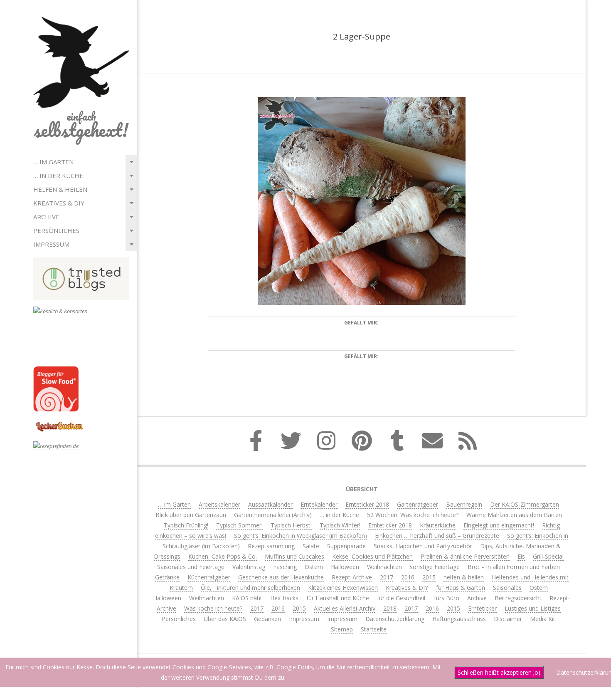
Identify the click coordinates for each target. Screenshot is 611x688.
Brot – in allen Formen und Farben (514, 567)
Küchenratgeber (208, 577)
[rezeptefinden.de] (56, 446)
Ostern (314, 567)
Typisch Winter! (340, 525)
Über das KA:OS (225, 619)
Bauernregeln (464, 504)
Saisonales (507, 587)
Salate (311, 546)
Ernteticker (482, 608)
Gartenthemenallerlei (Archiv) (273, 515)
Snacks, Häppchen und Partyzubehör (423, 546)
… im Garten (53, 162)
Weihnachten (384, 567)
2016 (407, 577)
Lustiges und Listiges (533, 608)
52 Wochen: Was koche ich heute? (412, 515)
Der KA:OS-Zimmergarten (524, 504)
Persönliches (56, 230)
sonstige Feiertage (435, 567)
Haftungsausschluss (459, 619)
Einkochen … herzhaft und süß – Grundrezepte (437, 536)
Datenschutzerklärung (394, 619)
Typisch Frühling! (186, 525)
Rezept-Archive (352, 577)
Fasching (285, 567)
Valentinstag (248, 567)
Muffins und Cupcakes (294, 556)
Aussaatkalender (270, 504)
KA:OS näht (247, 598)
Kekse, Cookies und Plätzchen (372, 556)
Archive (46, 217)
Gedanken (267, 619)
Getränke (167, 577)
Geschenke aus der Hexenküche (281, 577)
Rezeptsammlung (271, 546)
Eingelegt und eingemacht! (498, 525)
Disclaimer (508, 619)
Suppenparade (346, 546)
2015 (429, 577)
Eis (521, 556)
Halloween (345, 567)
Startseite (374, 629)
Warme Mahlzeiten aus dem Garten (514, 515)
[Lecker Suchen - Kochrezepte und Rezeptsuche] (59, 423)
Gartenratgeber (417, 504)
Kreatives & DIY (58, 203)
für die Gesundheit (401, 598)
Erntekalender (319, 504)
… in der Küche (58, 175)
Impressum (51, 244)
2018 (390, 608)
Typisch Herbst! (291, 525)
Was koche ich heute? (213, 608)
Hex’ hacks (284, 598)
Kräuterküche (438, 525)
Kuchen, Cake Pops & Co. (222, 556)
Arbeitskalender (219, 504)
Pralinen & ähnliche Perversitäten (465, 556)
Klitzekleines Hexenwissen (343, 587)
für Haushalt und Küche (337, 598)
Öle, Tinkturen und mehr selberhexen (250, 587)
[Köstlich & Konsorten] (60, 311)
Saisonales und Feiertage (190, 567)
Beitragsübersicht (518, 598)
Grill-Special (548, 556)
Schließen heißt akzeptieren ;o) (499, 672)
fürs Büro (446, 598)
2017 (386, 577)
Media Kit (542, 619)
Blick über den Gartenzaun (190, 515)
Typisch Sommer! (239, 525)
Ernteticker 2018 (367, 504)
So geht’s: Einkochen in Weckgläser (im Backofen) (300, 536)
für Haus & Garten (460, 587)
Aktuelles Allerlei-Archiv (344, 608)
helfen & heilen (60, 189)
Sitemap (342, 629)
